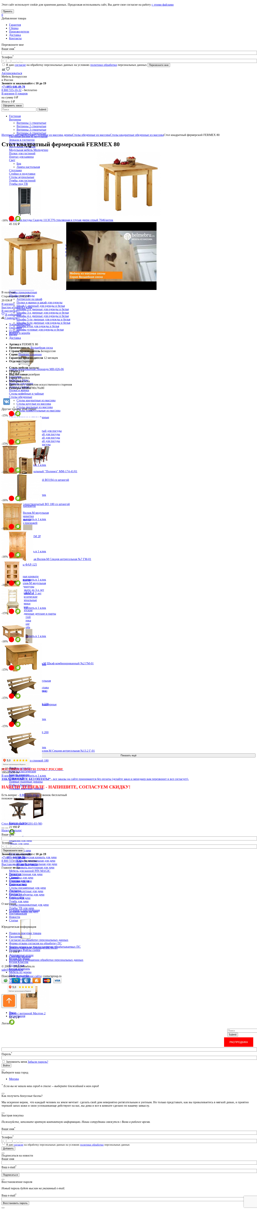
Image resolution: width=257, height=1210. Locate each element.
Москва (14, 1078)
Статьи (13, 920)
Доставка (15, 35)
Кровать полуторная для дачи (35, 867)
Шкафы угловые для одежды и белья (40, 329)
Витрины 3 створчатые (31, 129)
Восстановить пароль (15, 1203)
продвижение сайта (28, 976)
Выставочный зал (13, 864)
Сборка (13, 28)
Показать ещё (128, 755)
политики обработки (103, 64)
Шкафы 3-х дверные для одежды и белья (43, 312)
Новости (14, 917)
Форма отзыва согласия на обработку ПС (35, 943)
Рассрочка (15, 936)
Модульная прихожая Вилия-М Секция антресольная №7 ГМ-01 (50, 559)
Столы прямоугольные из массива (38, 410)
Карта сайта (16, 897)
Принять (7, 11)
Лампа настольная (28, 167)
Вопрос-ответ (18, 884)
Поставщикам (18, 913)
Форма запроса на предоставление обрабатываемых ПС (45, 946)
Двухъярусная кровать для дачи (37, 857)
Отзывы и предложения (24, 910)
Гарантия (15, 24)
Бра (19, 163)
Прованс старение (30, 354)
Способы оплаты (20, 956)
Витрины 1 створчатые (31, 122)
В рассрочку (9, 310)
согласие (20, 64)
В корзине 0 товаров (15, 93)
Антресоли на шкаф (29, 299)
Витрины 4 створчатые (31, 133)
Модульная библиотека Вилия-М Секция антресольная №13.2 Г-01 (52, 750)
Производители (19, 31)
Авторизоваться (12, 73)
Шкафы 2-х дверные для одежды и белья (43, 309)
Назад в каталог (12, 830)
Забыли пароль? (38, 1061)
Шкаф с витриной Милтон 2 (27, 1013)
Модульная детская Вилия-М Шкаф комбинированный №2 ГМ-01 (51, 663)
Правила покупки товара (25, 933)
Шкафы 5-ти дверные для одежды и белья (43, 319)
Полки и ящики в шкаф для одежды (39, 302)
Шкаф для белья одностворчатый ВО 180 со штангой (36, 504)
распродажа (239, 1042)
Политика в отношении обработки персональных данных (46, 959)
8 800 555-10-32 (11, 90)
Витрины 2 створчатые (31, 126)
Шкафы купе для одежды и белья (38, 326)
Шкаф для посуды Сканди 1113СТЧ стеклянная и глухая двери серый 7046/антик (61, 220)
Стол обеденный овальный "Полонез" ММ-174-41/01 (43, 471)
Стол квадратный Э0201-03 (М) (22, 823)
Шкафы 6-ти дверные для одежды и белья (43, 322)
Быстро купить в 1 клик (17, 307)
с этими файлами (163, 4)
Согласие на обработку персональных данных (38, 940)
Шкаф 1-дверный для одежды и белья (41, 305)
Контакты (15, 38)
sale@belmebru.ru (12, 969)
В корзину (8, 304)
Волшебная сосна (41, 347)
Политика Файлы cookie (24, 950)
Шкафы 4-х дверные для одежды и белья (43, 316)
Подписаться (10, 1174)
